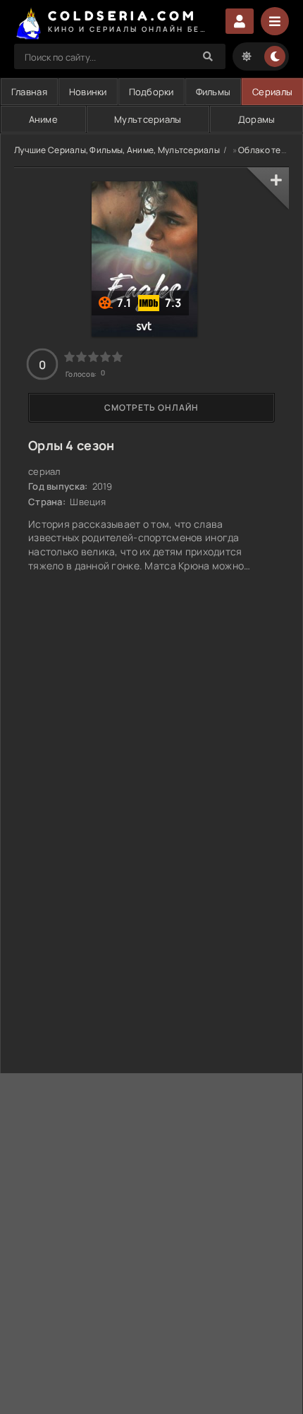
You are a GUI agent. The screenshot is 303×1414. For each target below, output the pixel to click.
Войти (239, 21)
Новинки (88, 91)
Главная (29, 91)
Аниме (43, 119)
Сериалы (272, 91)
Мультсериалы (147, 119)
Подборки (151, 91)
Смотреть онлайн (151, 407)
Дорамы (257, 119)
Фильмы (213, 91)
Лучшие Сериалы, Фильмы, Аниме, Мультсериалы (117, 150)
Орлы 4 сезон (71, 445)
